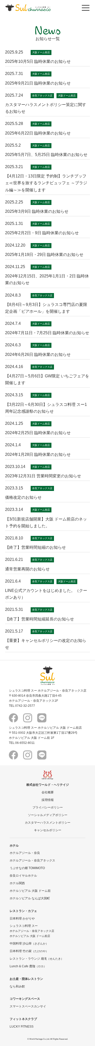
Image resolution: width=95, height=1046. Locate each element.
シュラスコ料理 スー (24, 925)
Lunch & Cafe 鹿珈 (28, 966)
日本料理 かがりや (22, 918)
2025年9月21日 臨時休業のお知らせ (38, 83)
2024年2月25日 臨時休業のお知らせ (38, 433)
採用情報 (48, 799)
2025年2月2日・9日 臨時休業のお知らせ (42, 233)
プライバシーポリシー (47, 807)
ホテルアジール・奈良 (25, 852)
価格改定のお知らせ (23, 497)
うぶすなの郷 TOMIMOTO (27, 868)
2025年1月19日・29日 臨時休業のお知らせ (44, 254)
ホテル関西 (17, 883)
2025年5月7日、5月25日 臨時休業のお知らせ (46, 154)
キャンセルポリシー (47, 830)
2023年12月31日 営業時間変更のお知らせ (43, 476)
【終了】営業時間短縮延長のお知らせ (39, 619)
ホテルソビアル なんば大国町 (30, 898)
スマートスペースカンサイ (28, 1006)
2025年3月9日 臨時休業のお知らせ (36, 211)
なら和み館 (17, 986)
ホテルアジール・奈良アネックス (32, 860)
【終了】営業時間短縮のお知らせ (35, 547)
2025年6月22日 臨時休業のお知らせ (38, 133)
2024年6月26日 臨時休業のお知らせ (38, 354)
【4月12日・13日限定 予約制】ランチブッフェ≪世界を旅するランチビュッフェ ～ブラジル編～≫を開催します (46, 183)
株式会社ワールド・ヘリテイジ (47, 784)
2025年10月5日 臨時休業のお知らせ (38, 61)
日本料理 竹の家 (29, 951)
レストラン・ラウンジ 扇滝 (37, 958)
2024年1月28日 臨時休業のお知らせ (38, 454)
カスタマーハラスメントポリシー (47, 822)
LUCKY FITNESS (21, 1026)
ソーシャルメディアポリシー (47, 815)
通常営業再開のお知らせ (27, 569)
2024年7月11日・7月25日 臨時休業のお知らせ (47, 333)
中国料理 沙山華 (29, 943)
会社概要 (48, 792)
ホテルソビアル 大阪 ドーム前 (30, 890)
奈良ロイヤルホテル (23, 875)
